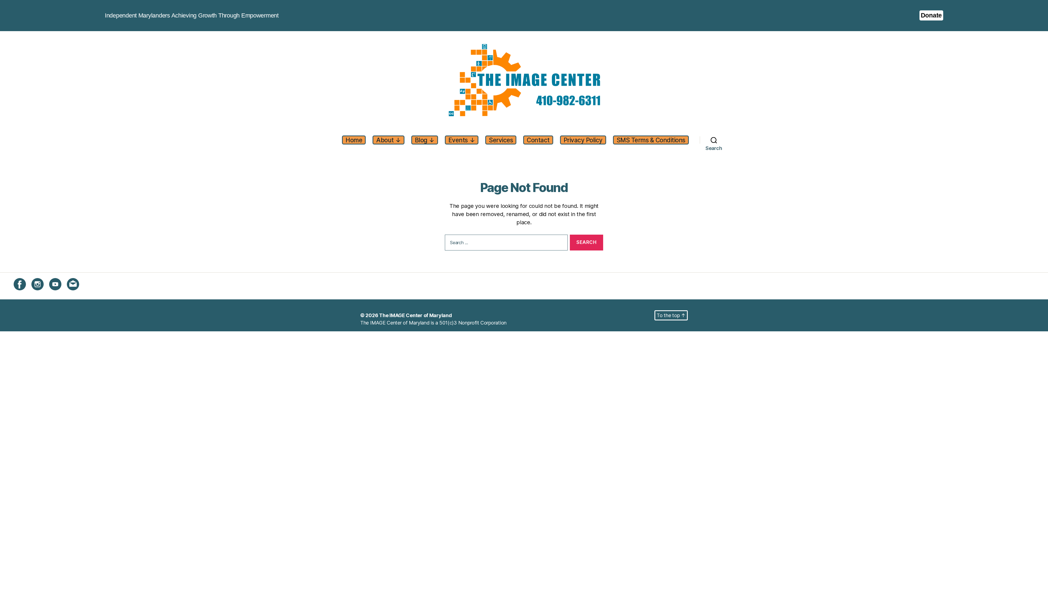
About (388, 140)
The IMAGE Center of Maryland (415, 315)
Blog (424, 140)
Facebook (25, 293)
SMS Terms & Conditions (651, 140)
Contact (538, 140)
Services (501, 140)
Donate (931, 15)
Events (461, 140)
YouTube (59, 293)
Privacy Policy (583, 140)
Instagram (42, 293)
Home (354, 140)
